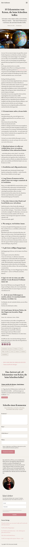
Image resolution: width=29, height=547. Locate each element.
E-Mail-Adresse (4, 433)
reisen (12, 351)
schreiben (23, 351)
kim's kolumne (5, 2)
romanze (17, 351)
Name (3, 426)
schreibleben (4, 354)
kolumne (16, 348)
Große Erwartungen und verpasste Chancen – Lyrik (12, 538)
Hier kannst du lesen (22, 69)
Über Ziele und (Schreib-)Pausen (8, 535)
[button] (2, 344)
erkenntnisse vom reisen (7, 348)
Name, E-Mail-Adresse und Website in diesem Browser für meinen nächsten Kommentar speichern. (14, 447)
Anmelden (14, 514)
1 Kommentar (19, 25)
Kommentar (4, 413)
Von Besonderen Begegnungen (7, 527)
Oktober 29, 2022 (10, 25)
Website (3, 439)
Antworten (4, 397)
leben (21, 348)
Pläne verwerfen (5, 351)
